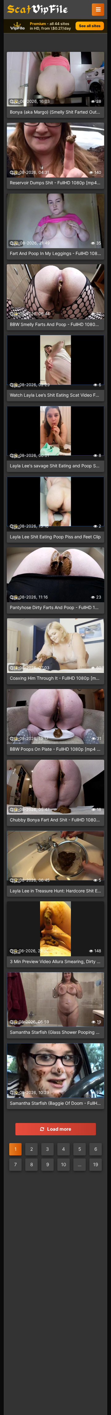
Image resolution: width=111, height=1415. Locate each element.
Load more (59, 1129)
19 (95, 1164)
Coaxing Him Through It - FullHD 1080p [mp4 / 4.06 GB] (55, 678)
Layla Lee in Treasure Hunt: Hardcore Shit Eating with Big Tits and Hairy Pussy (55, 890)
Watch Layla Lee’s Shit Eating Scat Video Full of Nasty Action (55, 395)
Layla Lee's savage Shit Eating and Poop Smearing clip (55, 465)
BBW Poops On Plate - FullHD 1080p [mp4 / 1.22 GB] (55, 749)
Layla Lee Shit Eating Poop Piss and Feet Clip (55, 536)
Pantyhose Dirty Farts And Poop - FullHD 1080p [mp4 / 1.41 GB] (55, 607)
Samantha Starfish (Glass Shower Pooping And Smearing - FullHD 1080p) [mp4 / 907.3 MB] (55, 1032)
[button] (98, 9)
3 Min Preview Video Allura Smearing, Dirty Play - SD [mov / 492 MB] (55, 961)
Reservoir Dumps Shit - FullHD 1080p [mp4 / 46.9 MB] (55, 182)
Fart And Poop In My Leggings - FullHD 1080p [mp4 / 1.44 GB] (55, 253)
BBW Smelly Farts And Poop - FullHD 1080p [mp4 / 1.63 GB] (55, 324)
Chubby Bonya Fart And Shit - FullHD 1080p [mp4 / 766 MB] (55, 819)
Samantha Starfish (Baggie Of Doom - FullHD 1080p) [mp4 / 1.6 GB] (55, 1103)
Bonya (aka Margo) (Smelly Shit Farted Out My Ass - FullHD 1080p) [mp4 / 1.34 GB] (55, 112)
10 (63, 1164)
